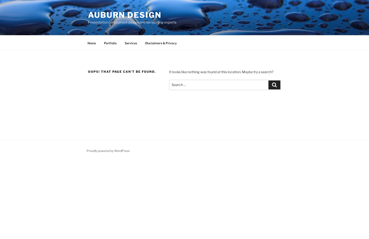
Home (92, 43)
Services (131, 43)
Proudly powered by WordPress (108, 151)
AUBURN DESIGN (124, 15)
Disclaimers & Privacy (161, 43)
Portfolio (110, 43)
